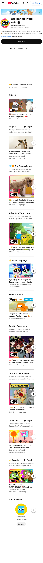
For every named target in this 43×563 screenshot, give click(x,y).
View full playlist (14, 287)
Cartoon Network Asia (16, 156)
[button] (5, 23)
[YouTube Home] (13, 3)
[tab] (12, 48)
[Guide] (3, 3)
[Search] (23, 3)
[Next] (33, 105)
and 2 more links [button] (17, 37)
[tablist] (21, 48)
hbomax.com (7, 37)
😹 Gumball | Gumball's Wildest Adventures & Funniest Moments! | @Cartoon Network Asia (21, 85)
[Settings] (27, 3)
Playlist (28, 284)
